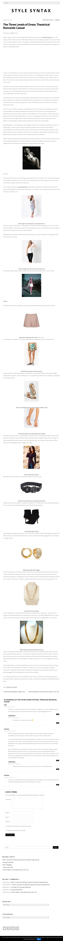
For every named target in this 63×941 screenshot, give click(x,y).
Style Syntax (31, 10)
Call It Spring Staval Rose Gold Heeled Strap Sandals (31, 433)
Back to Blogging (7, 865)
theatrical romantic (11, 687)
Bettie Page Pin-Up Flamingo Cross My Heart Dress (31, 223)
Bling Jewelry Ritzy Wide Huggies (31, 570)
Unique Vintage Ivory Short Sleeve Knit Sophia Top (31, 269)
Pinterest (17, 928)
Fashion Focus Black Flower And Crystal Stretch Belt (31, 501)
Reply (58, 714)
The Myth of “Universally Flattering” (21, 887)
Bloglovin (13, 928)
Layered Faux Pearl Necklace (31, 611)
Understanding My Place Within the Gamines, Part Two (43, 691)
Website (7, 821)
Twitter (4, 928)
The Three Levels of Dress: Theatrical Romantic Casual (26, 26)
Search (55, 847)
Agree (39, 939)
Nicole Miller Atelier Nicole (31, 531)
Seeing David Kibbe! (8, 862)
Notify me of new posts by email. (16, 830)
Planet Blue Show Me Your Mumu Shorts (31, 371)
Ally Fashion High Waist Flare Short (28, 337)
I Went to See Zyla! (8, 867)
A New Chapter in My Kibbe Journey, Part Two (15, 870)
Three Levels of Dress (47, 20)
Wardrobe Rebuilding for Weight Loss (14, 691)
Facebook (9, 928)
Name (7, 812)
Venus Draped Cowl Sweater (31, 474)
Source (5, 301)
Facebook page (46, 37)
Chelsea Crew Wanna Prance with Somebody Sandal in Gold (31, 407)
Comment (8, 799)
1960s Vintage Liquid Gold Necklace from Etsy (31, 649)
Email (7, 817)
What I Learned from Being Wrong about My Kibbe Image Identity (21, 860)
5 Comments (57, 20)
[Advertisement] (33, 60)
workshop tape (22, 187)
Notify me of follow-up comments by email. (19, 826)
